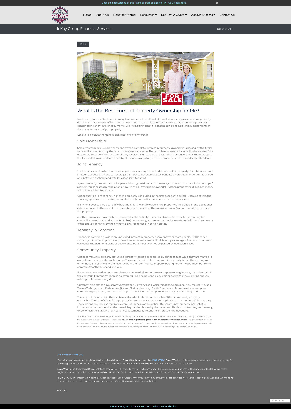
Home (87, 15)
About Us (102, 15)
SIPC (162, 360)
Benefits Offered (124, 15)
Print (83, 44)
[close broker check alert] (217, 3)
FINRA (155, 360)
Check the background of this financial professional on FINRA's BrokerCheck (144, 2)
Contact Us (227, 15)
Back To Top (278, 400)
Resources (147, 15)
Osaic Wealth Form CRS (70, 354)
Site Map (61, 390)
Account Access (202, 15)
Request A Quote (172, 15)
